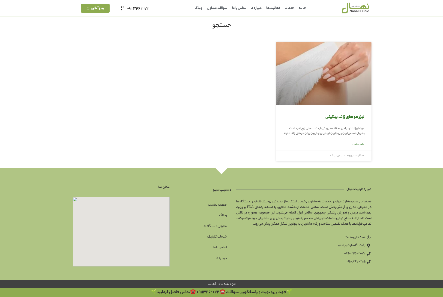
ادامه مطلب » (358, 144)
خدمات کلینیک (217, 237)
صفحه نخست (217, 205)
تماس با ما (239, 8)
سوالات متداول (217, 8)
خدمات (289, 8)
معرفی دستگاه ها (215, 226)
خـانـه (302, 8)
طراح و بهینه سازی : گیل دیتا (221, 284)
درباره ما (256, 8)
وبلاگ (198, 8)
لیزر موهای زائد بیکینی (345, 117)
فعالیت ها (273, 8)
